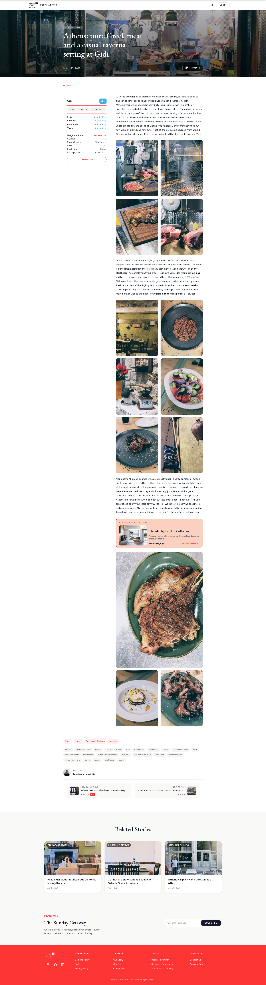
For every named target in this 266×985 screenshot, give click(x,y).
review (87, 760)
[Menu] (234, 4)
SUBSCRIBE (211, 923)
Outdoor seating (98, 109)
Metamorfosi (100, 135)
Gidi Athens (139, 750)
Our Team (118, 964)
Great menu (153, 750)
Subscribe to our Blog (162, 968)
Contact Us (195, 960)
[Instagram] (48, 964)
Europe (119, 750)
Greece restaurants (180, 750)
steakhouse (109, 760)
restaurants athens (72, 760)
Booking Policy (82, 960)
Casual (72, 109)
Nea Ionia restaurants (142, 755)
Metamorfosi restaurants (107, 755)
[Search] (212, 5)
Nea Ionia (125, 755)
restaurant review (175, 755)
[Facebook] (55, 964)
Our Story (118, 960)
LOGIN (223, 5)
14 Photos (194, 68)
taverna (122, 760)
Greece (165, 750)
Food (67, 741)
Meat (78, 741)
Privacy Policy (81, 968)
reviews (97, 760)
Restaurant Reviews (95, 741)
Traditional (83, 109)
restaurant (160, 755)
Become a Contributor (162, 964)
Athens (67, 85)
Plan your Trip (196, 964)
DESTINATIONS (48, 5)
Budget (98, 750)
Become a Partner (160, 960)
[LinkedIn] (62, 964)
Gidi (128, 750)
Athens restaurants (83, 750)
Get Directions (87, 159)
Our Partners (119, 968)
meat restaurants (72, 755)
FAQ (77, 964)
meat (195, 750)
